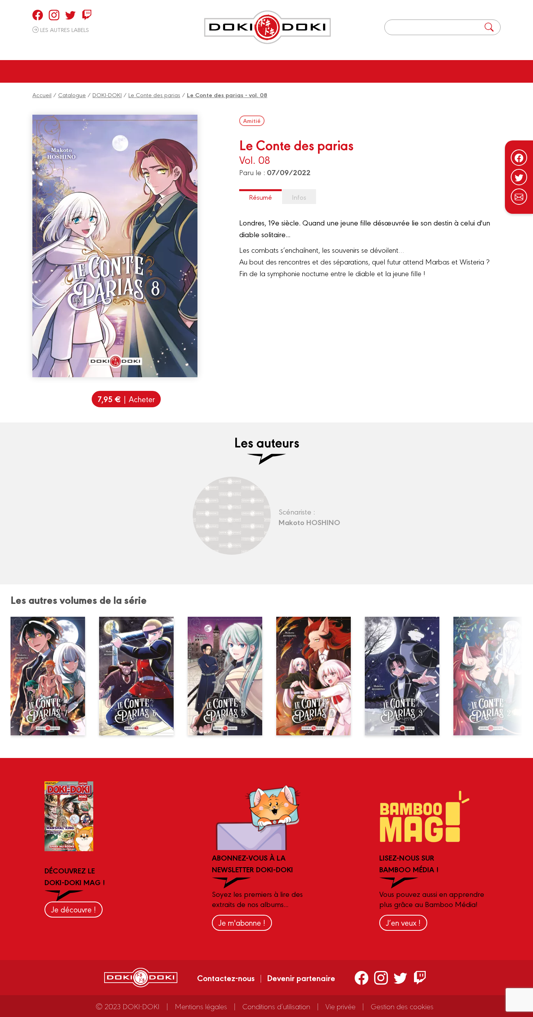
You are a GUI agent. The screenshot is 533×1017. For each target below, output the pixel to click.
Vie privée (340, 1006)
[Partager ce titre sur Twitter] (519, 177)
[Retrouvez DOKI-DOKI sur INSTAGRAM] (54, 15)
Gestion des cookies (402, 1006)
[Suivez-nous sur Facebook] (519, 157)
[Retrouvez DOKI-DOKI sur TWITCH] (87, 15)
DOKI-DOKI (107, 95)
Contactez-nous (226, 977)
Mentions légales (201, 1006)
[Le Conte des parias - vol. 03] (406, 676)
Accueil (42, 95)
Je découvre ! (73, 909)
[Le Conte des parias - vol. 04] (317, 676)
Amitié (252, 120)
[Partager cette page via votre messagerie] (519, 196)
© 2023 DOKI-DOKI (128, 1006)
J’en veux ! (403, 922)
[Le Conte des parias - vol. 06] (140, 676)
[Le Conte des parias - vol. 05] (229, 676)
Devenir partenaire (301, 977)
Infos (299, 196)
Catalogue (72, 95)
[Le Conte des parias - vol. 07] (52, 676)
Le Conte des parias (154, 95)
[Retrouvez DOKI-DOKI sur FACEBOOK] (37, 15)
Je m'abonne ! (242, 922)
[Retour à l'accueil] (267, 27)
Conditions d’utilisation (276, 1006)
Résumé (260, 196)
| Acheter (126, 399)
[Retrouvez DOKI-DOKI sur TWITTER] (70, 15)
